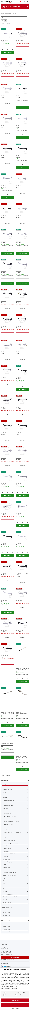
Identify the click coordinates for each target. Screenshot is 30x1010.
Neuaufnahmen (6, 886)
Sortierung (11, 18)
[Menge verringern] (2, 49)
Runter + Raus (6, 891)
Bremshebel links (8, 824)
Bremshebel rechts (8, 827)
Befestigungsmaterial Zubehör (11, 821)
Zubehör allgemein (7, 902)
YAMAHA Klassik (6, 915)
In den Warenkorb (7, 52)
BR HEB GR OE (19, 40)
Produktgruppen (5, 784)
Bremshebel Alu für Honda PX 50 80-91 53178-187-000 (7, 713)
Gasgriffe (6, 829)
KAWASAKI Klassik (7, 912)
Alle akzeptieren (15, 1000)
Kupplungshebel (8, 848)
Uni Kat (4, 905)
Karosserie (5, 808)
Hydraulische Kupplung (9, 837)
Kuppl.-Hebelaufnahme (9, 840)
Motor (4, 883)
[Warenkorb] (27, 1)
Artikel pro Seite (21, 18)
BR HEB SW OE (4, 655)
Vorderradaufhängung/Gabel (10, 872)
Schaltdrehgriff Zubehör (9, 853)
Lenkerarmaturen (7, 813)
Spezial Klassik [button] (5, 920)
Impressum (14, 988)
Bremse (4, 792)
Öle (3, 888)
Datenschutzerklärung (6, 988)
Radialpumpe (7, 851)
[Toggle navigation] (2, 1)
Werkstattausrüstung (7, 894)
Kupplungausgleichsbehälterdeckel (12, 843)
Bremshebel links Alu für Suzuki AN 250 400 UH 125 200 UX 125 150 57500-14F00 (7, 744)
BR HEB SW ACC (19, 630)
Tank (4, 870)
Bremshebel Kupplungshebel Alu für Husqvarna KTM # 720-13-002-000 (22, 713)
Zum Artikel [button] (22, 48)
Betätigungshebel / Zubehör (10, 816)
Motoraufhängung (7, 862)
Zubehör (6, 856)
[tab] (15, 6)
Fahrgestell (5, 797)
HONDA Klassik (6, 910)
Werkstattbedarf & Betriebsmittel (10, 896)
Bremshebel (6, 819)
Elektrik (4, 795)
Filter (4, 18)
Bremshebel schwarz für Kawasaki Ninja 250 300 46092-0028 (22, 757)
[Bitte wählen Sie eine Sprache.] (20, 1)
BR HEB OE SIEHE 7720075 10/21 (22, 574)
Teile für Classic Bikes (7, 907)
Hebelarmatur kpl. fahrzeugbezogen (12, 832)
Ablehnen (15, 1005)
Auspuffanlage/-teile (7, 789)
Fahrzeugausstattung (8, 803)
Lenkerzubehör (6, 859)
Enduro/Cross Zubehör (8, 800)
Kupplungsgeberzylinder (9, 845)
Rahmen (5, 864)
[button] (17, 1)
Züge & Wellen (6, 878)
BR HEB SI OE (4, 600)
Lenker (4, 811)
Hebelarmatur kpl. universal (10, 835)
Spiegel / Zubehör (7, 867)
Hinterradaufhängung (8, 805)
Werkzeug (5, 899)
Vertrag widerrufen (15, 957)
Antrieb (4, 787)
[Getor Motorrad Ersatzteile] (8, 1)
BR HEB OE (3, 70)
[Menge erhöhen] (13, 49)
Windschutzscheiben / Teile (9, 875)
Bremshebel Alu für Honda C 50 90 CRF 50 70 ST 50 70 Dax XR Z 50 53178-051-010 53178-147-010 (22, 669)
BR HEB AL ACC (4, 40)
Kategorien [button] (4, 780)
